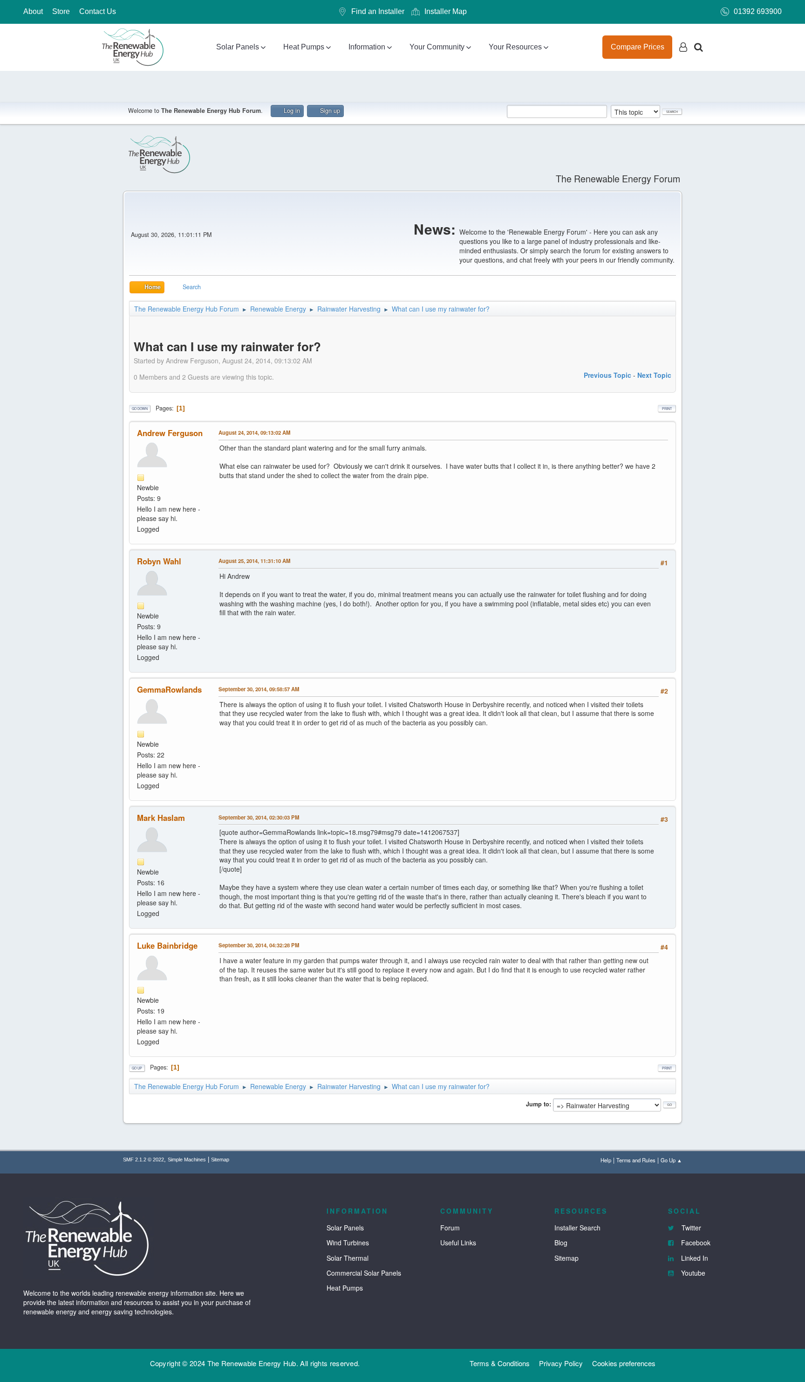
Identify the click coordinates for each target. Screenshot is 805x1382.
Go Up (137, 1068)
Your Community (436, 47)
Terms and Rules (635, 1160)
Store (61, 11)
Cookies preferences (623, 1363)
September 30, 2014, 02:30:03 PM (258, 817)
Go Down (140, 408)
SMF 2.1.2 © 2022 (143, 1159)
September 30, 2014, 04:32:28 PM (258, 945)
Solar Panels (237, 47)
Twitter (690, 1227)
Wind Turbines (348, 1242)
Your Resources (515, 47)
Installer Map (445, 11)
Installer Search (577, 1227)
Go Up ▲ (671, 1160)
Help (605, 1160)
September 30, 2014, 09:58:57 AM (258, 689)
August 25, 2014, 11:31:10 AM (254, 560)
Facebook (694, 1242)
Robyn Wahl (159, 561)
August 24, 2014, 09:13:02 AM (254, 432)
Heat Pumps (303, 47)
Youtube (692, 1273)
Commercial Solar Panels (364, 1273)
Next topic (654, 375)
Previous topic (607, 375)
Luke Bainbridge (167, 945)
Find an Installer (377, 11)
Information (366, 47)
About (33, 11)
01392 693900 (758, 11)
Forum (450, 1227)
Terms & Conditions (500, 1363)
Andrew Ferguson (170, 432)
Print (667, 408)
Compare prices (637, 47)
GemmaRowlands (169, 689)
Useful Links (458, 1242)
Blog (560, 1242)
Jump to (537, 1104)
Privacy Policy (561, 1363)
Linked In (693, 1258)
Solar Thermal (347, 1258)
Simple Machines (187, 1159)
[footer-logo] (88, 1236)
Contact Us (97, 11)
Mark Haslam (161, 817)
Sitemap (220, 1159)
